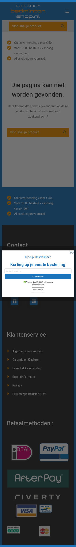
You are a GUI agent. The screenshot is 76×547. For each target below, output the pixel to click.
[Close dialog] (71, 252)
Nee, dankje (38, 290)
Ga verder (38, 276)
